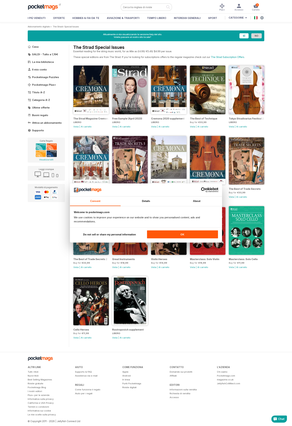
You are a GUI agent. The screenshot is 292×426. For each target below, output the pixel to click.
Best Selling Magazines (40, 379)
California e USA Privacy (41, 402)
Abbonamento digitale (39, 26)
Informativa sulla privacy (41, 399)
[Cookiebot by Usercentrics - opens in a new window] (203, 189)
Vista (76, 126)
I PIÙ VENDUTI (36, 18)
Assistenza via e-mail (86, 375)
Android (126, 375)
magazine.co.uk (225, 379)
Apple (125, 371)
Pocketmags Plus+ (44, 84)
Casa (35, 46)
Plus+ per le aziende (39, 395)
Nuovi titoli (33, 375)
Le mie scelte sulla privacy (42, 414)
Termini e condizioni (38, 406)
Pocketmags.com (226, 375)
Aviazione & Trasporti (123, 18)
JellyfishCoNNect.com (228, 383)
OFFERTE (59, 18)
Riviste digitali (129, 387)
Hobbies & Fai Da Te (85, 18)
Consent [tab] (95, 201)
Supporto (38, 130)
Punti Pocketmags (131, 383)
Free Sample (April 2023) (127, 118)
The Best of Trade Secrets (245, 188)
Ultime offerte (41, 107)
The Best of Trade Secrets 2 (90, 259)
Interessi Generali (187, 18)
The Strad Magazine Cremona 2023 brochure (91, 118)
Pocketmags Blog (37, 387)
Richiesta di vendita (180, 393)
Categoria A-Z (41, 100)
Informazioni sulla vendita (183, 389)
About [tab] (196, 201)
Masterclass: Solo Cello (243, 259)
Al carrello (86, 126)
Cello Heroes (81, 329)
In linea (126, 379)
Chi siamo (222, 371)
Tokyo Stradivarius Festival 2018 (246, 118)
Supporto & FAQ (83, 371)
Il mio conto (39, 69)
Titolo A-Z (38, 92)
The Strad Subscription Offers (227, 57)
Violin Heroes (159, 259)
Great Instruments (123, 259)
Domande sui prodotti (181, 371)
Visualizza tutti (46, 159)
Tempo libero (156, 18)
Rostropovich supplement (128, 329)
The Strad (58, 26)
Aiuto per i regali (83, 393)
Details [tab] (146, 201)
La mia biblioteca (43, 62)
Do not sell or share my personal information (109, 234)
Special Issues (71, 26)
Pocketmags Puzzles (45, 77)
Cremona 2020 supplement (168, 118)
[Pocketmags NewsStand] (45, 6)
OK (182, 234)
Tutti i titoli (33, 371)
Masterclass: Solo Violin (204, 259)
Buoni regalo (40, 115)
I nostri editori (35, 391)
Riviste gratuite (35, 383)
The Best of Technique (203, 118)
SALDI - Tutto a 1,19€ (45, 54)
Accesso (174, 397)
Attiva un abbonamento (47, 122)
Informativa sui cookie (39, 410)
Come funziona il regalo (87, 389)
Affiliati (173, 375)
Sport (212, 18)
